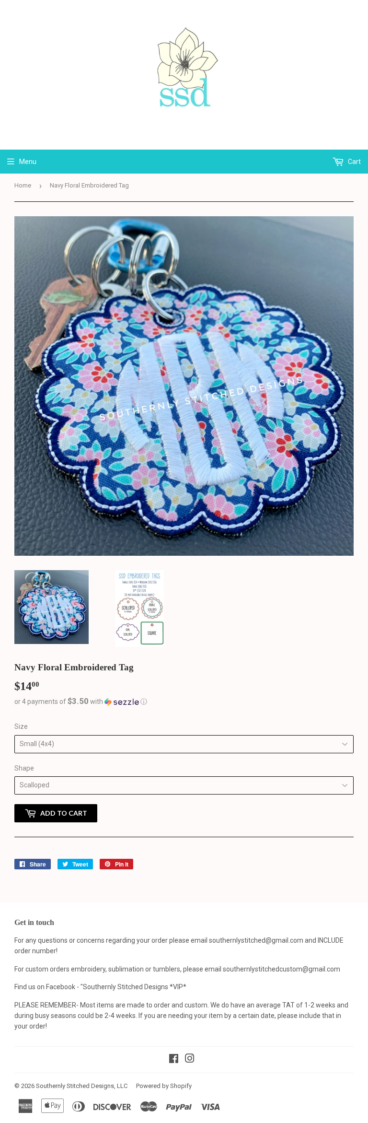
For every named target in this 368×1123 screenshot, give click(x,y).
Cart (353, 161)
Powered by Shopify (164, 1085)
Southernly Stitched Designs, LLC (81, 1085)
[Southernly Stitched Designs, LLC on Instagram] (190, 1060)
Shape (24, 768)
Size (21, 726)
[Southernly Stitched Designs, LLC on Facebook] (174, 1060)
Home (22, 185)
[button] (184, 701)
